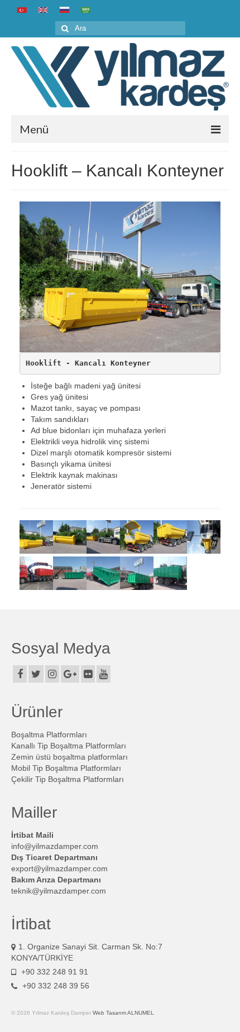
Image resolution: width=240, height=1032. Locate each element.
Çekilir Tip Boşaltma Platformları (67, 779)
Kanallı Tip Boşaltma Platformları (68, 745)
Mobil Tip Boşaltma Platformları (66, 768)
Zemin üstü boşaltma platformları (69, 756)
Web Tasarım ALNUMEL (123, 1013)
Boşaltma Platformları (49, 734)
